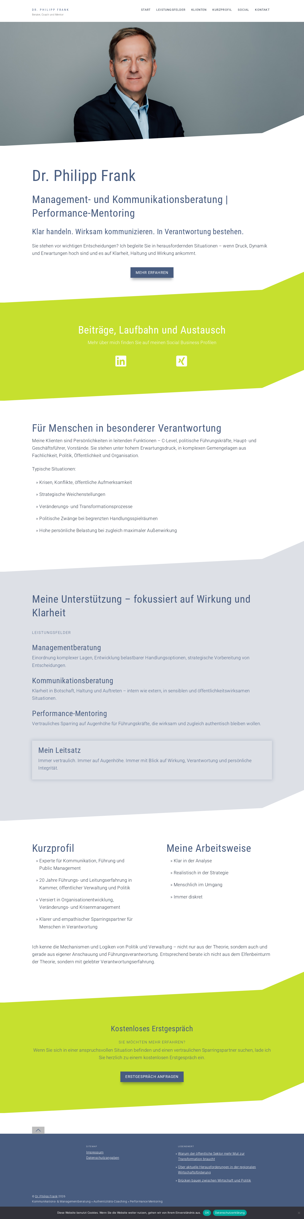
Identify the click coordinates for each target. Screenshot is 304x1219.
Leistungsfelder (171, 9)
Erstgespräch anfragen (151, 1076)
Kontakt (262, 9)
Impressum (95, 1152)
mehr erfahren (152, 272)
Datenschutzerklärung (230, 1212)
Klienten (199, 9)
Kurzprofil (222, 9)
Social (243, 9)
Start (146, 9)
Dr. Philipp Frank (46, 1196)
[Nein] (299, 1213)
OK (207, 1212)
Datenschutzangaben (102, 1158)
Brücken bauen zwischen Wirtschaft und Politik (214, 1180)
